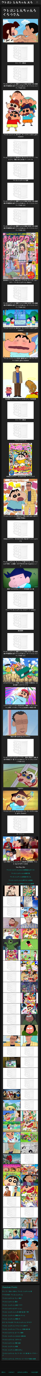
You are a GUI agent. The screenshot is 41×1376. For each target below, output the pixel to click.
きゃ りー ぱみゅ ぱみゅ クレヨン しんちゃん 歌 (17, 1291)
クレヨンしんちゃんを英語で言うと (20, 877)
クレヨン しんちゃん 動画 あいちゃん (13, 1315)
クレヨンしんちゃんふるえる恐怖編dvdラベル (20, 870)
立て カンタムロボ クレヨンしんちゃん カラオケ (17, 1322)
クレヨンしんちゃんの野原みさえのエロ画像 (20, 884)
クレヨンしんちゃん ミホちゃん (11, 1339)
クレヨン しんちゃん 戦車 (10, 1346)
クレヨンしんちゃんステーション (12, 1308)
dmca (3, 1372)
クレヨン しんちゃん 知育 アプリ (12, 1305)
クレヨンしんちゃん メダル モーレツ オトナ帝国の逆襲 (19, 1359)
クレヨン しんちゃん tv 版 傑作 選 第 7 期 (15, 1312)
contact (11, 1372)
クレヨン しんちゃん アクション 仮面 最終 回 (16, 1329)
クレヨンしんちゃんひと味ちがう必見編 (20, 880)
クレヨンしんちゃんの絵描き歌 (20, 873)
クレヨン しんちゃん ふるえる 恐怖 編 (14, 1336)
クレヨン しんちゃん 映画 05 (11, 1319)
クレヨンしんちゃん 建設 (9, 1302)
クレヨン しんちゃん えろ (17, 2)
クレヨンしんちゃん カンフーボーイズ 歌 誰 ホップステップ (20, 1354)
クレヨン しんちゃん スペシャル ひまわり (15, 1326)
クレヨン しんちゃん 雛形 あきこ (12, 1350)
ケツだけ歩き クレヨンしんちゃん (12, 1295)
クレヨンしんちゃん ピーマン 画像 (12, 1333)
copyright (34, 1372)
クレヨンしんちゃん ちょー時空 (11, 1298)
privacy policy (23, 1372)
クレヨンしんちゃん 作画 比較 (11, 1343)
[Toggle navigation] (37, 2)
